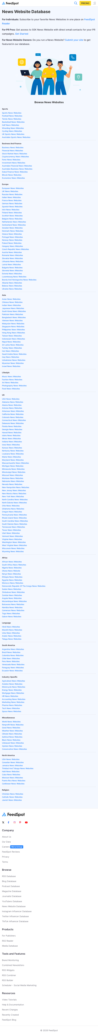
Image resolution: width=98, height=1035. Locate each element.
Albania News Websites (12, 283)
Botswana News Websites (13, 604)
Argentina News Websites (13, 649)
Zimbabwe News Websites (13, 592)
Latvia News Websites (11, 264)
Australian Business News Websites (17, 169)
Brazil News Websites (11, 652)
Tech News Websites (11, 708)
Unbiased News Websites (13, 743)
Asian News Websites (11, 299)
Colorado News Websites (12, 417)
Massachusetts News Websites (15, 463)
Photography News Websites (14, 385)
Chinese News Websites (12, 302)
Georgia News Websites (12, 429)
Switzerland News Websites (14, 225)
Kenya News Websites (11, 574)
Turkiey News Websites (12, 348)
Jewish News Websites (12, 800)
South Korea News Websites (14, 311)
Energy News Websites (12, 690)
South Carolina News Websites (15, 521)
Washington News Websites (14, 542)
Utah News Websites (11, 533)
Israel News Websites (11, 366)
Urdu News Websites (11, 633)
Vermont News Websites (12, 536)
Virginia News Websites (12, 539)
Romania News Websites (12, 255)
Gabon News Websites (11, 616)
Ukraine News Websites (12, 289)
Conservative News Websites (14, 749)
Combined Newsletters (13, 965)
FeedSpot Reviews (11, 851)
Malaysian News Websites (13, 323)
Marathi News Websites (12, 630)
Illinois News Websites (11, 438)
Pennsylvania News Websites (14, 515)
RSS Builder (7, 980)
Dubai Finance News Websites (15, 172)
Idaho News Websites (11, 435)
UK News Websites (10, 191)
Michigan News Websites (12, 466)
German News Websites (12, 203)
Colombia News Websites (13, 655)
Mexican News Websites (12, 778)
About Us (6, 836)
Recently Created (10, 1014)
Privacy (5, 856)
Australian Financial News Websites (17, 166)
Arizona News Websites (12, 408)
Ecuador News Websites (12, 670)
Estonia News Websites (12, 273)
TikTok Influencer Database (15, 921)
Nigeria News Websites (12, 568)
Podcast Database (11, 886)
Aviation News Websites (12, 684)
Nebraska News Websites (13, 481)
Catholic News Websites (12, 797)
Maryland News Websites (13, 460)
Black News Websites (11, 740)
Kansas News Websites (12, 448)
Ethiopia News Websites (12, 577)
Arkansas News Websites (13, 411)
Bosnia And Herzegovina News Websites (19, 280)
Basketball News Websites (13, 122)
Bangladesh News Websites (14, 317)
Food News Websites (11, 389)
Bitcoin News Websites (11, 175)
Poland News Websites (12, 243)
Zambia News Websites (12, 595)
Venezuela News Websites (13, 664)
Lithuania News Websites (12, 261)
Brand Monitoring (10, 960)
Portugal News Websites (12, 237)
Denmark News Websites (12, 231)
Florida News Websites (11, 426)
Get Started (21, 33)
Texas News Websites (11, 530)
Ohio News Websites (11, 506)
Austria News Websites (12, 252)
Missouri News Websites (12, 475)
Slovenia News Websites (12, 270)
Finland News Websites (12, 212)
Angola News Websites (12, 598)
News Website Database (14, 906)
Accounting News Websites (13, 699)
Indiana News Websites (12, 441)
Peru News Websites (11, 661)
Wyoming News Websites (13, 551)
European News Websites (13, 188)
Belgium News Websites (12, 219)
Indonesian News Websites (13, 339)
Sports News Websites (11, 113)
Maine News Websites (11, 457)
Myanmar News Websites (13, 363)
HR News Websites (10, 696)
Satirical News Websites (12, 737)
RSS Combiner (9, 975)
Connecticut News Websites (14, 420)
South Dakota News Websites (14, 524)
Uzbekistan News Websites (13, 360)
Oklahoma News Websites (13, 509)
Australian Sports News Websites (16, 137)
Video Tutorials (9, 999)
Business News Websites (12, 147)
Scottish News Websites (12, 216)
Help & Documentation (13, 1004)
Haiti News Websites (11, 771)
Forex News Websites (11, 160)
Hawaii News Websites (11, 432)
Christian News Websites (12, 794)
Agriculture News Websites (13, 681)
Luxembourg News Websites (14, 277)
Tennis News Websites (11, 119)
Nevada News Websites (12, 484)
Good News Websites (11, 728)
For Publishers (9, 935)
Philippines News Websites (13, 329)
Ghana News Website (11, 571)
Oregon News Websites (12, 512)
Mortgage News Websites (13, 693)
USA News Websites (11, 399)
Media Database (10, 946)
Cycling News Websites (12, 131)
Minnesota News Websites (13, 469)
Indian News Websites (11, 305)
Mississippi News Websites (13, 472)
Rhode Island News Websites (14, 518)
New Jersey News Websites (14, 490)
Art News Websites (10, 382)
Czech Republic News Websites (15, 249)
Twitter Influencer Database (15, 916)
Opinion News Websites (12, 746)
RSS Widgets (8, 970)
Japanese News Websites (13, 308)
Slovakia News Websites (12, 258)
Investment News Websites (13, 163)
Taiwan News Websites (12, 336)
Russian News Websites (12, 194)
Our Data (6, 841)
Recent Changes (10, 1009)
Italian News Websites (11, 197)
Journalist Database (11, 896)
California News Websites (13, 414)
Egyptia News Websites (12, 580)
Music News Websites (11, 376)
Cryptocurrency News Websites (15, 156)
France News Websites (12, 200)
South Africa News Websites (14, 565)
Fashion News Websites (12, 379)
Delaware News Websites (13, 423)
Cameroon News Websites (13, 610)
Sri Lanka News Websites (13, 345)
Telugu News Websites (11, 639)
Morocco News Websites (12, 583)
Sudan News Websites (11, 589)
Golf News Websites (10, 125)
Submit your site (74, 40)
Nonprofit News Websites (13, 725)
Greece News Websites (12, 234)
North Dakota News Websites (14, 502)
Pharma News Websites (12, 705)
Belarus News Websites (12, 286)
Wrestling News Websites (13, 128)
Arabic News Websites (11, 636)
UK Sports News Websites (13, 134)
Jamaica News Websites (12, 765)
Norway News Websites (12, 240)
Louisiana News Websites (13, 454)
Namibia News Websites (12, 607)
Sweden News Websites (12, 228)
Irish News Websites (10, 210)
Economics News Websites (13, 178)
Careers (12, 846)
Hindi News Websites (11, 627)
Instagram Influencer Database (17, 911)
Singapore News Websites (13, 326)
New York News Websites (13, 496)
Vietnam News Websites (12, 320)
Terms (5, 862)
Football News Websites (12, 116)
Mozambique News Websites (14, 601)
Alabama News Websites (12, 402)
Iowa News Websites (11, 445)
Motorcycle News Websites (13, 687)
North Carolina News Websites (15, 499)
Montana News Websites (12, 478)
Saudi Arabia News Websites (14, 354)
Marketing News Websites (13, 702)
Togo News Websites (11, 613)
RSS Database (9, 876)
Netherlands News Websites (14, 222)
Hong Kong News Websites (13, 333)
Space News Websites (11, 711)
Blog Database (9, 881)
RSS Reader (7, 941)
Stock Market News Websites (14, 154)
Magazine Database (11, 891)
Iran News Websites (10, 351)
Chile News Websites (11, 658)
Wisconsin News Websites (13, 548)
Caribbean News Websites (13, 784)
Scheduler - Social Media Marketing (19, 985)
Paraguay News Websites (13, 667)
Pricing (85, 3)
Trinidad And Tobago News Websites (17, 768)
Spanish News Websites (12, 206)
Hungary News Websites (12, 246)
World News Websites (11, 722)
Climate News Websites (12, 734)
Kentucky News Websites (13, 451)
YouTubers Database (12, 901)
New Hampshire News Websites (15, 487)
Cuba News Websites (11, 774)
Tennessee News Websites (13, 527)
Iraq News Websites (10, 357)
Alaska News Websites (12, 405)
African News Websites (12, 562)
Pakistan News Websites (12, 314)
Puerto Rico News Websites (13, 780)
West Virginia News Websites (14, 545)
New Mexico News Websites (14, 493)
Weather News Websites (12, 731)
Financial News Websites (12, 150)
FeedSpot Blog (9, 1019)
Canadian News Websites (13, 762)
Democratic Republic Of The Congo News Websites (23, 586)
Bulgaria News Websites (12, 267)
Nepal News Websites (11, 342)
